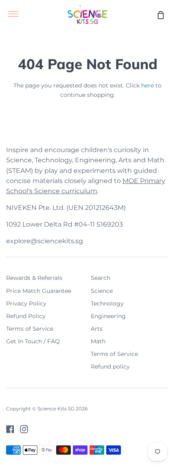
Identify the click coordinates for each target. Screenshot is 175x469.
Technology (107, 303)
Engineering (108, 316)
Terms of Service (29, 328)
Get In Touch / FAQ (33, 341)
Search (100, 277)
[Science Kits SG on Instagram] (24, 429)
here (147, 85)
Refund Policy (26, 316)
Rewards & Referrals (34, 277)
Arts (97, 328)
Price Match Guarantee (38, 290)
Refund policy (110, 366)
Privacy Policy (26, 303)
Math (98, 341)
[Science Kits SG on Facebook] (10, 429)
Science (102, 290)
